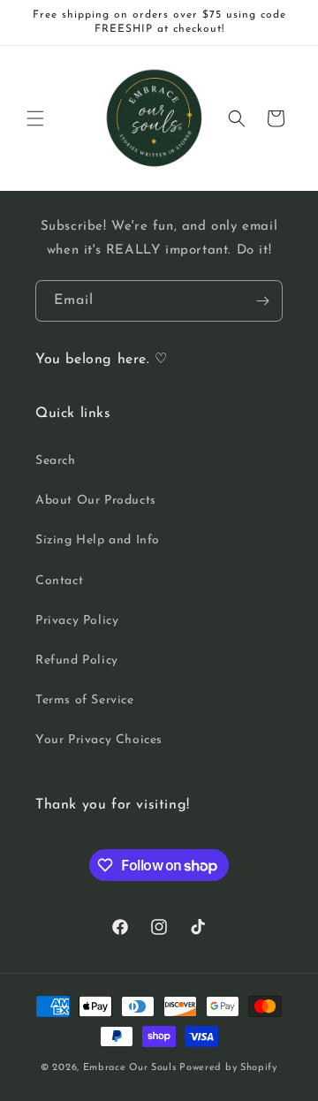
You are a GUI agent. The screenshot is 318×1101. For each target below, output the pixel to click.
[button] (35, 118)
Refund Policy (76, 660)
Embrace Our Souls (130, 1068)
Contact (59, 581)
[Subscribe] (262, 301)
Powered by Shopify (228, 1068)
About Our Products (95, 500)
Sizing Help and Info (97, 540)
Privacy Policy (76, 620)
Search (55, 460)
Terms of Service (84, 700)
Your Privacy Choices (99, 740)
